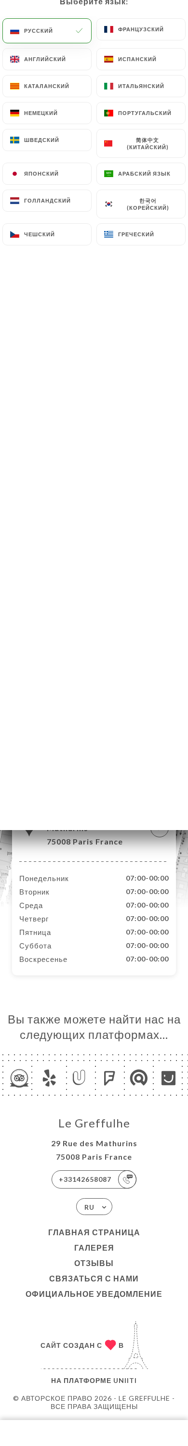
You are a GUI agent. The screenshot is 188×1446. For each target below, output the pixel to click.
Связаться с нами (94, 1278)
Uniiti (125, 1380)
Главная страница (94, 1232)
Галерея (94, 1247)
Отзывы (94, 1262)
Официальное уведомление (94, 1293)
